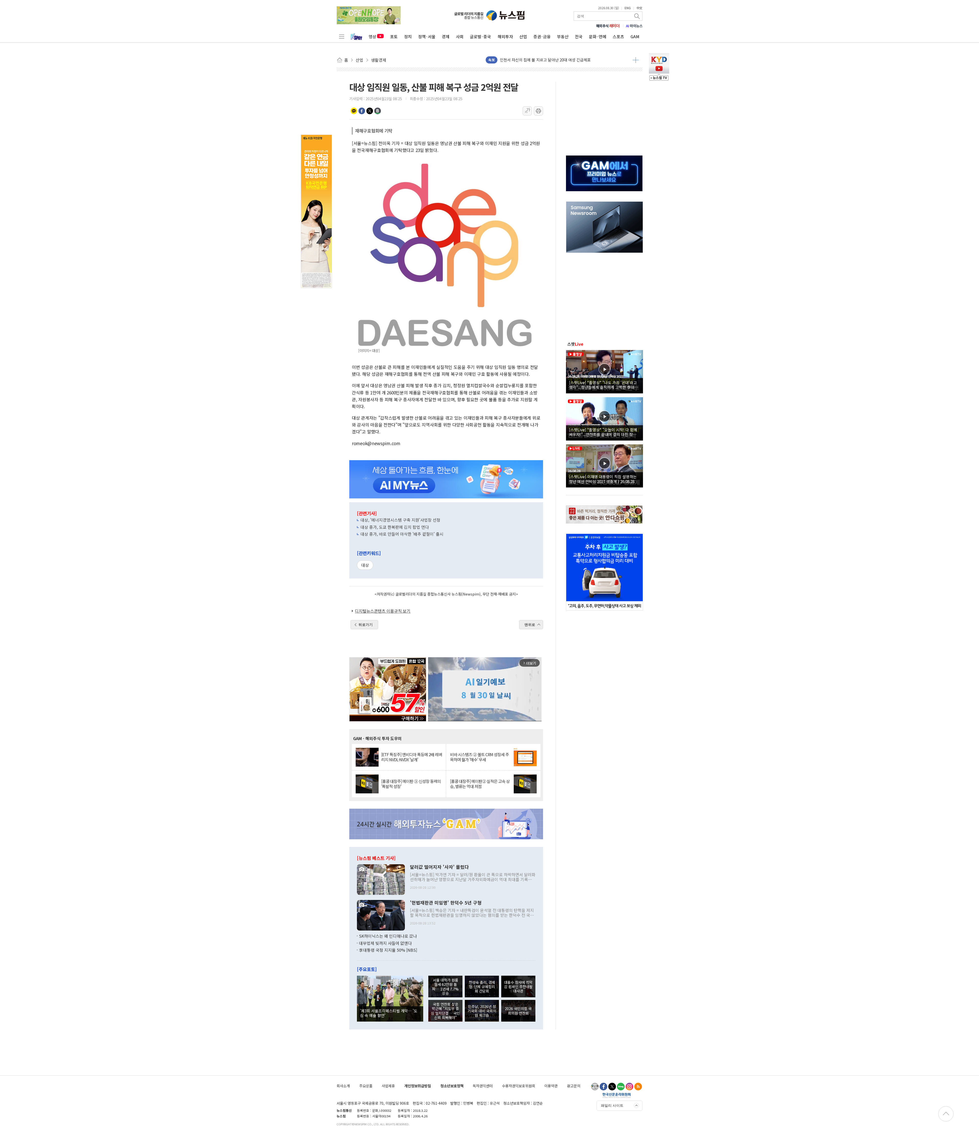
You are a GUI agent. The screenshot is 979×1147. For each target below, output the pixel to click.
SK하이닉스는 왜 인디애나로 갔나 (388, 936)
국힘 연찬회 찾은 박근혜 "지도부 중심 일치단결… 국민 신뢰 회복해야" (445, 1010)
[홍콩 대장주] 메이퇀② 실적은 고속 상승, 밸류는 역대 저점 (480, 784)
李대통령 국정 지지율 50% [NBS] (388, 950)
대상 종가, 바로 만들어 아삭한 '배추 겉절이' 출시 (401, 534)
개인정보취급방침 (417, 1085)
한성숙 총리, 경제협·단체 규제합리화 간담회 (482, 987)
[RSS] (638, 1086)
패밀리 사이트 (612, 1105)
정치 (408, 36)
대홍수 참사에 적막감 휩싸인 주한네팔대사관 (518, 987)
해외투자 (505, 36)
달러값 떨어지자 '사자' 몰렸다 (439, 867)
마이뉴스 (634, 25)
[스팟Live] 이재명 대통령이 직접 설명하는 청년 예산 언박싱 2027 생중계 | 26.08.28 (603, 478)
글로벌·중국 (480, 36)
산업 (523, 36)
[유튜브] (595, 1086)
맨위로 (529, 625)
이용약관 (551, 1085)
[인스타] (629, 1086)
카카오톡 (354, 111)
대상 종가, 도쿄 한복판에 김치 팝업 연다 (394, 527)
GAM (634, 36)
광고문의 (573, 1085)
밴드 (377, 111)
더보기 (636, 60)
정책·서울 (426, 36)
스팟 (575, 344)
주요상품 (365, 1085)
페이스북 (361, 111)
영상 (372, 36)
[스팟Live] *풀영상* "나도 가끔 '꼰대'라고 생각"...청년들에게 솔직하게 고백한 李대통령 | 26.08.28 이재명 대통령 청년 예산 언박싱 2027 (603, 384)
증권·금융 (542, 36)
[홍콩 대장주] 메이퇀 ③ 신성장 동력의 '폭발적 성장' (411, 784)
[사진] (381, 879)
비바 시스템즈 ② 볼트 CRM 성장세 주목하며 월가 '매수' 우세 (479, 757)
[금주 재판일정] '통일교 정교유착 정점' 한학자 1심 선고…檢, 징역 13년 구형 (561, 59)
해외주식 (608, 25)
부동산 (563, 36)
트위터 (369, 111)
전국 (579, 36)
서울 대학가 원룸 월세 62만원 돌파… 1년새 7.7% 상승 (445, 986)
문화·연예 (597, 36)
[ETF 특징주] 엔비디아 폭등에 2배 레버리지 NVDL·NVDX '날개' (411, 757)
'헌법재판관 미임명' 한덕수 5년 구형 (446, 903)
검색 (637, 16)
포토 (394, 36)
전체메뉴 (342, 36)
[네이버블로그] (621, 1086)
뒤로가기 (365, 625)
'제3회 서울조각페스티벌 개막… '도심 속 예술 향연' (388, 1012)
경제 (445, 36)
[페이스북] (603, 1086)
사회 (459, 36)
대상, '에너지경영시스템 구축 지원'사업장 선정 (400, 520)
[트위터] (612, 1086)
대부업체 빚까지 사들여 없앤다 (385, 943)
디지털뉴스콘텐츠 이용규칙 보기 (382, 611)
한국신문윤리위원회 (616, 1095)
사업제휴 (388, 1085)
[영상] (604, 371)
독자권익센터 (483, 1085)
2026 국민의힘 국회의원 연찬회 (518, 1010)
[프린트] (538, 110)
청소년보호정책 (451, 1085)
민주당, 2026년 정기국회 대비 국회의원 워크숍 (482, 1011)
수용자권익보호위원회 (518, 1085)
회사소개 (343, 1085)
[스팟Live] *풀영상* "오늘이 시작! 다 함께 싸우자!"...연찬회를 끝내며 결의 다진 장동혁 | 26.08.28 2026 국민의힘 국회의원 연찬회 (604, 431)
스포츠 (618, 36)
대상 (365, 565)
